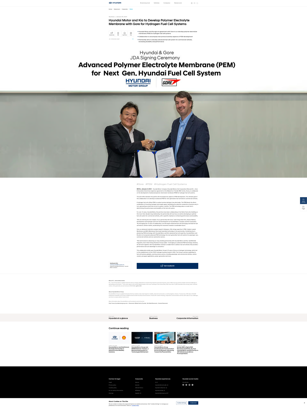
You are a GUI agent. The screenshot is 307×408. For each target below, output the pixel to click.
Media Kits (111, 35)
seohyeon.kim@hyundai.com (117, 264)
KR (194, 3)
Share (133, 39)
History (137, 382)
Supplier (137, 393)
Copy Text (124, 35)
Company (166, 3)
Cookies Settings (181, 403)
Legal (110, 382)
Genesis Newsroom (163, 303)
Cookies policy (113, 387)
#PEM (149, 184)
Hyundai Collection (160, 387)
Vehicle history (139, 387)
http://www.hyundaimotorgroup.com (118, 303)
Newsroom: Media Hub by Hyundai (137, 303)
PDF (118, 35)
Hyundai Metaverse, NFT (161, 393)
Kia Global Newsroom (152, 303)
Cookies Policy (135, 405)
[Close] (304, 403)
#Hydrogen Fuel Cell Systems (170, 184)
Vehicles (156, 3)
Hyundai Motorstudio (161, 385)
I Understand (193, 403)
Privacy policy (112, 385)
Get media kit (169, 266)
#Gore (140, 184)
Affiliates (137, 390)
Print (131, 35)
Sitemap (111, 393)
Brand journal (145, 3)
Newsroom (178, 3)
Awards (137, 385)
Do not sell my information (116, 390)
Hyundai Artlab (159, 390)
